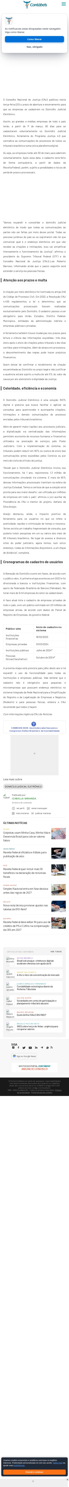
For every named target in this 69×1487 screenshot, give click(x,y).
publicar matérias (43, 813)
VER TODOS (56, 951)
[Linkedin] (36, 1047)
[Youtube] (30, 1047)
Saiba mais (58, 1463)
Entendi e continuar (34, 1472)
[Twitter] (24, 1047)
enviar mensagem (39, 808)
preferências (19, 1466)
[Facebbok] (18, 1047)
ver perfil (20, 808)
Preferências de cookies (41, 1092)
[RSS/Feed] (52, 1047)
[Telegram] (42, 1048)
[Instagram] (13, 1047)
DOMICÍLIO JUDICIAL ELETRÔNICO (23, 786)
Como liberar (34, 39)
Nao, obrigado (35, 46)
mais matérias (22, 813)
